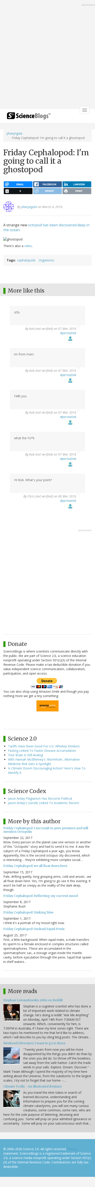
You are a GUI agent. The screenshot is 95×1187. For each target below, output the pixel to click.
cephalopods (26, 260)
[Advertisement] (47, 55)
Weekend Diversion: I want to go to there (34, 1043)
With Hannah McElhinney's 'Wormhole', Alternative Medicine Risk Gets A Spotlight (44, 761)
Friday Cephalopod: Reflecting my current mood (40, 896)
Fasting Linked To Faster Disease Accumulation (42, 750)
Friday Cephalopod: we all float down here (35, 866)
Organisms (46, 260)
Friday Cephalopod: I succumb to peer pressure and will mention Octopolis (45, 829)
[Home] (28, 117)
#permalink (68, 333)
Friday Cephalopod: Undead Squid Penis (34, 929)
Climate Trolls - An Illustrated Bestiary (32, 1086)
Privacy (72, 1149)
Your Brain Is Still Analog (25, 755)
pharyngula (14, 133)
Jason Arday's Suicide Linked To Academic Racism (43, 803)
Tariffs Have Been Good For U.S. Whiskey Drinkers (44, 746)
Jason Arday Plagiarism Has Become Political (40, 798)
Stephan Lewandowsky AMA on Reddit (33, 1000)
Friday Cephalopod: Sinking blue (28, 912)
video (28, 246)
